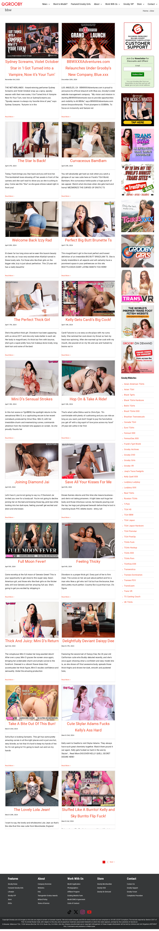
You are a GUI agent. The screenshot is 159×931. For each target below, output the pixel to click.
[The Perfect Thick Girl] (31, 298)
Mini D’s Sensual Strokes (31, 399)
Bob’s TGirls (129, 406)
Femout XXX (129, 433)
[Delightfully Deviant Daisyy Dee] (88, 620)
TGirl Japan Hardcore (133, 526)
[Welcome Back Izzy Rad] (31, 219)
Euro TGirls (129, 427)
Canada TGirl (130, 422)
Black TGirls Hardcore (134, 400)
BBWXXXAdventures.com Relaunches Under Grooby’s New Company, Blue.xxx (88, 68)
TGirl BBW (128, 515)
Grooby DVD (129, 455)
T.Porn (127, 504)
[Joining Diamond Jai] (31, 461)
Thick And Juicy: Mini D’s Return (32, 641)
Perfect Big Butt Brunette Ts (88, 240)
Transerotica (129, 569)
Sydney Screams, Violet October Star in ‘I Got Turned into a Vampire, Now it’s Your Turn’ (32, 68)
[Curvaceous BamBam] (88, 139)
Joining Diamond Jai (32, 482)
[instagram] (82, 912)
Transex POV (130, 580)
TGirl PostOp (130, 536)
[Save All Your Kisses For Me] (88, 461)
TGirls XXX (129, 553)
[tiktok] (69, 912)
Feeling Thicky (88, 561)
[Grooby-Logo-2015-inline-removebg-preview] (12, 3)
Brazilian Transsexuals (134, 417)
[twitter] (76, 912)
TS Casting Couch (132, 596)
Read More (9, 117)
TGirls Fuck (129, 542)
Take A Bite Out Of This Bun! (32, 724)
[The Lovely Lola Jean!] (31, 788)
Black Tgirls (129, 395)
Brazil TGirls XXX (131, 411)
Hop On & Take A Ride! (88, 399)
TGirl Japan (129, 520)
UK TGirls (128, 602)
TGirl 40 (127, 509)
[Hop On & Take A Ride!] (88, 378)
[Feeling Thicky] (88, 540)
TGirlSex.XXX (130, 564)
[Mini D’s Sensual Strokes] (31, 378)
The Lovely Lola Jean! (32, 809)
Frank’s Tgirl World (132, 444)
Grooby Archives (131, 449)
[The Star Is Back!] (31, 139)
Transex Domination (133, 575)
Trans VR (128, 591)
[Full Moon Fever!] (31, 540)
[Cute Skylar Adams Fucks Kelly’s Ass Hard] (88, 702)
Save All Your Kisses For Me (88, 482)
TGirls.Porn (129, 558)
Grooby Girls (129, 460)
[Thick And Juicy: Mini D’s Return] (31, 620)
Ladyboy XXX (130, 487)
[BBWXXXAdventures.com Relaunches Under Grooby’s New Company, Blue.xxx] (88, 40)
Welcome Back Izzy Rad (32, 240)
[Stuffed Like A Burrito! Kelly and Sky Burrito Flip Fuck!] (88, 788)
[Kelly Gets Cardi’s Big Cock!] (88, 298)
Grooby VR (129, 466)
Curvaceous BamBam (88, 161)
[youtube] (89, 912)
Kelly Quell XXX (131, 476)
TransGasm (129, 586)
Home (145, 11)
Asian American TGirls (134, 384)
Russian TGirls (130, 498)
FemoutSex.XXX (131, 438)
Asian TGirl (129, 389)
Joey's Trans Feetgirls (134, 471)
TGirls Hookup (130, 547)
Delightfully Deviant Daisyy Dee (88, 641)
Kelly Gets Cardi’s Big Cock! (88, 319)
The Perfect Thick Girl (32, 319)
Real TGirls (129, 493)
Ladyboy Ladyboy (132, 482)
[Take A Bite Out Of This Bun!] (31, 702)
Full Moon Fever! (32, 561)
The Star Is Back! (32, 161)
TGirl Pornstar (130, 531)
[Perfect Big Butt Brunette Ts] (88, 219)
